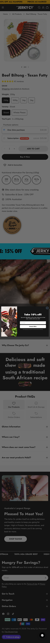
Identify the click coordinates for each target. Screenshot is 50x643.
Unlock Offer (33, 326)
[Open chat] (42, 635)
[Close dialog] (47, 308)
